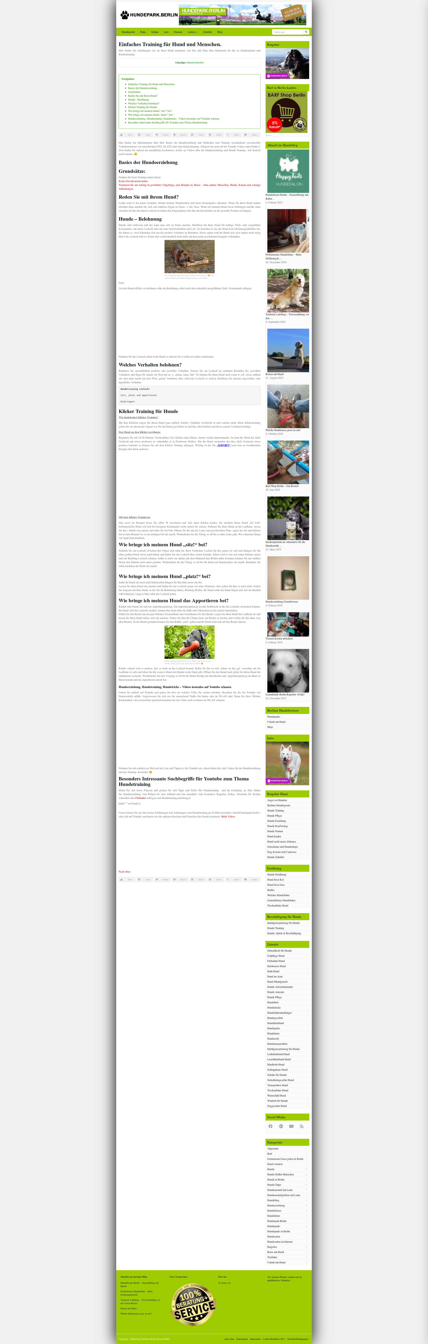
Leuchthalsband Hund (279, 1059)
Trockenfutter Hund (277, 905)
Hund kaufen (274, 836)
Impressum (255, 1338)
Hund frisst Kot (275, 879)
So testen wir (224, 1282)
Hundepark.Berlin (276, 1221)
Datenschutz (242, 1338)
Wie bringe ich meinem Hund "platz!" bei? (150, 114)
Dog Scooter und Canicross (281, 852)
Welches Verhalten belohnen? (143, 103)
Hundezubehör (195, 62)
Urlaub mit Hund (276, 721)
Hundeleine (273, 1033)
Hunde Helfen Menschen (280, 1174)
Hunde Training (275, 810)
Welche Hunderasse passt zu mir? (136, 1313)
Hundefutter (273, 1215)
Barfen (270, 890)
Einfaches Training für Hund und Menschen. (151, 84)
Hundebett (272, 1002)
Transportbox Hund (277, 1085)
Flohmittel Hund (276, 961)
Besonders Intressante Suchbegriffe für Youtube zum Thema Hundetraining (167, 122)
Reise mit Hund (275, 1252)
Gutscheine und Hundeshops (282, 846)
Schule (154, 32)
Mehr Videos (228, 816)
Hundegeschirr (275, 1018)
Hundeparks (273, 716)
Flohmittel (140, 798)
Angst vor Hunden (277, 800)
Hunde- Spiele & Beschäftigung (284, 933)
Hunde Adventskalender (280, 986)
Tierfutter (272, 1257)
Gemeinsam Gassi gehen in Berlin (285, 1158)
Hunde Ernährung (276, 874)
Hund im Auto (275, 976)
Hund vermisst (275, 1164)
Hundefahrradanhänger (279, 1012)
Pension (178, 32)
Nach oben (124, 871)
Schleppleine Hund (277, 1069)
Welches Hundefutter (278, 895)
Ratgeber (272, 1246)
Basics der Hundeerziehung (142, 88)
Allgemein (272, 1148)
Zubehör (207, 32)
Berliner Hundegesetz (278, 805)
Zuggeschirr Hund (277, 1106)
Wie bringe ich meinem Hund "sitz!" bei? (150, 111)
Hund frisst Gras (276, 884)
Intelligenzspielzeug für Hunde (283, 923)
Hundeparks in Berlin (278, 1231)
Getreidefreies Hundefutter (281, 900)
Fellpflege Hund (276, 955)
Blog (220, 32)
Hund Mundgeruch (277, 981)
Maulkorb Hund (275, 1064)
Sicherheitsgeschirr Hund (280, 1080)
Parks (143, 32)
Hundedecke (274, 1007)
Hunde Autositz (275, 992)
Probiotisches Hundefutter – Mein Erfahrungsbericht (136, 1293)
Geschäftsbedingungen (297, 1338)
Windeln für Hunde (277, 1100)
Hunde (271, 1169)
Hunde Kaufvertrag (277, 826)
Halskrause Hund (276, 966)
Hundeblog (273, 1200)
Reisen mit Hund (128, 1308)
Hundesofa (273, 1038)
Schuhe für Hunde (277, 1074)
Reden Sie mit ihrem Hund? (142, 95)
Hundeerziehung (276, 1205)
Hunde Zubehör (275, 857)
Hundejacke (273, 1028)
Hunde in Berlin (275, 1179)
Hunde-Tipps (274, 1184)
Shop (270, 727)
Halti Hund (273, 971)
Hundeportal (128, 32)
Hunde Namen (275, 831)
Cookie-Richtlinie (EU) (274, 1338)
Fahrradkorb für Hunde (279, 950)
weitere (192, 32)
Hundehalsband (275, 1023)
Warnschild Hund (276, 1095)
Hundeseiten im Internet (280, 1241)
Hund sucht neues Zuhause (281, 841)
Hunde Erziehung (276, 820)
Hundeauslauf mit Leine (280, 1190)
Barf (269, 1153)
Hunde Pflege (274, 815)
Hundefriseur (274, 1210)
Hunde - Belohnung (138, 99)
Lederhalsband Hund (278, 1054)
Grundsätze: (134, 92)
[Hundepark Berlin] (149, 15)
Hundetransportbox (277, 1043)
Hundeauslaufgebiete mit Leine (283, 1195)
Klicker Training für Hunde (142, 107)
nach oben (229, 1338)
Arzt (166, 32)
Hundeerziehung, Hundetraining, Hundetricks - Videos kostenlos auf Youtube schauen (173, 118)
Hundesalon (273, 1236)
